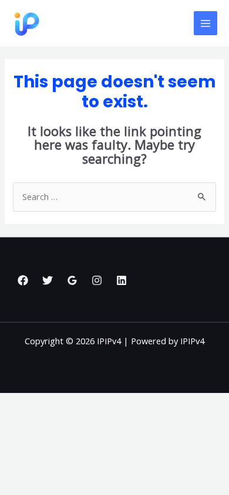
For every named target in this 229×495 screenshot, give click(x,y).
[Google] (72, 280)
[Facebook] (23, 280)
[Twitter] (47, 280)
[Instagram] (97, 280)
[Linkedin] (121, 280)
